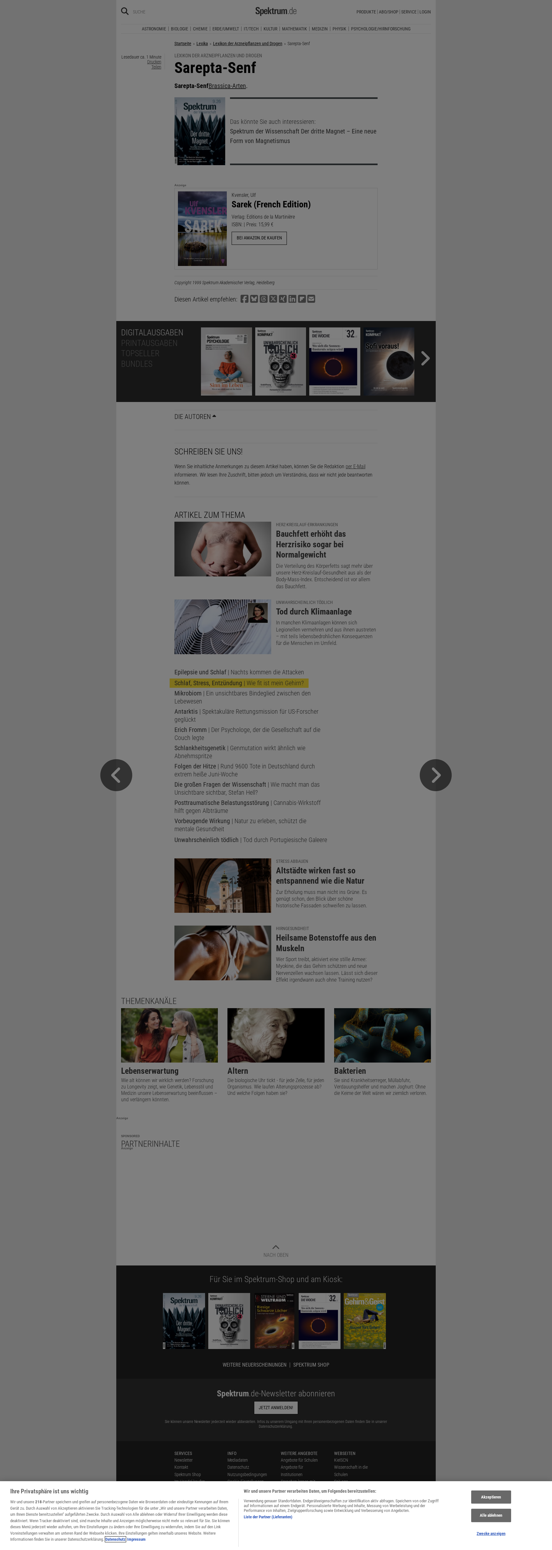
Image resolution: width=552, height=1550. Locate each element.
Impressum (136, 1539)
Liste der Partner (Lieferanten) (268, 1516)
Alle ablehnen (491, 1515)
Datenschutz (115, 1539)
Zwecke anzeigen (491, 1533)
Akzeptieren (491, 1497)
